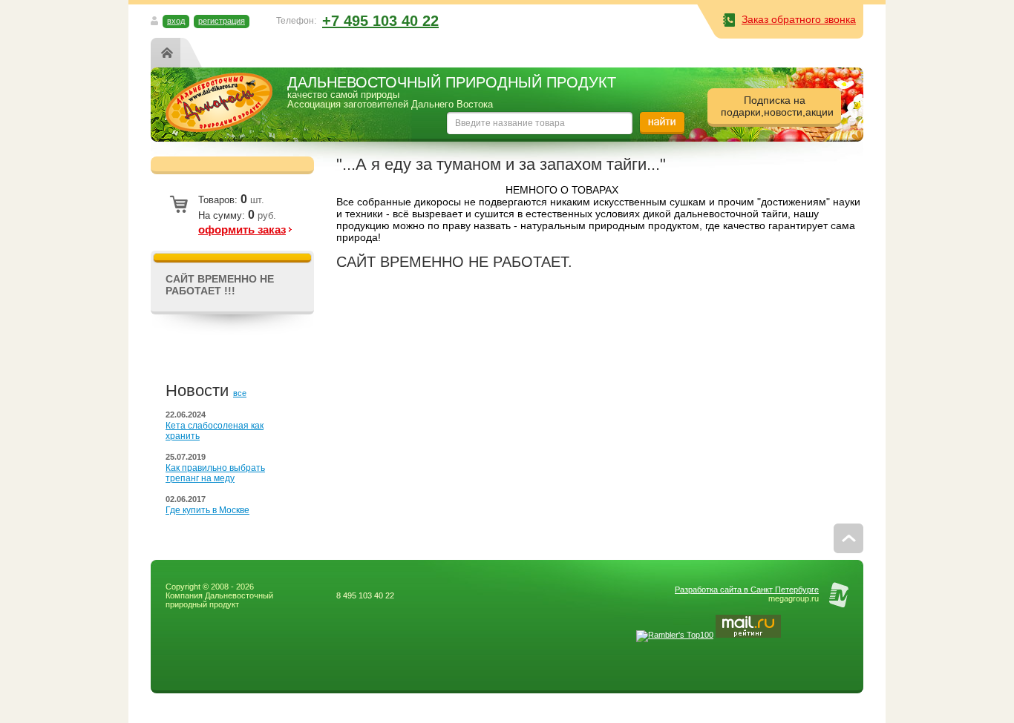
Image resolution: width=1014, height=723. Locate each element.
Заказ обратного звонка (799, 19)
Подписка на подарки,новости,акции (777, 106)
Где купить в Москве (207, 510)
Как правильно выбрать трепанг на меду (215, 473)
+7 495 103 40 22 (380, 21)
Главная (170, 52)
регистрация (221, 20)
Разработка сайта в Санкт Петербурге (747, 589)
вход (176, 20)
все (239, 393)
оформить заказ (242, 229)
